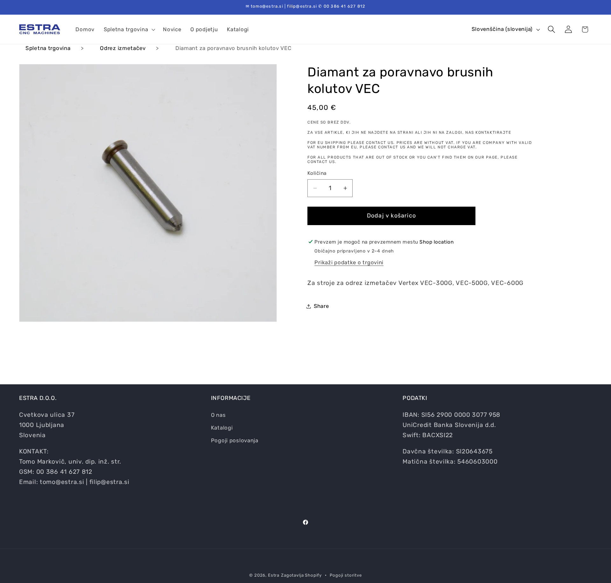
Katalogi (222, 427)
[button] (128, 29)
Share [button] (321, 306)
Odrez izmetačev (123, 48)
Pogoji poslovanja (234, 440)
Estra (273, 575)
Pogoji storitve (346, 575)
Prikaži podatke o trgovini (348, 262)
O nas (218, 414)
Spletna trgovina (48, 48)
